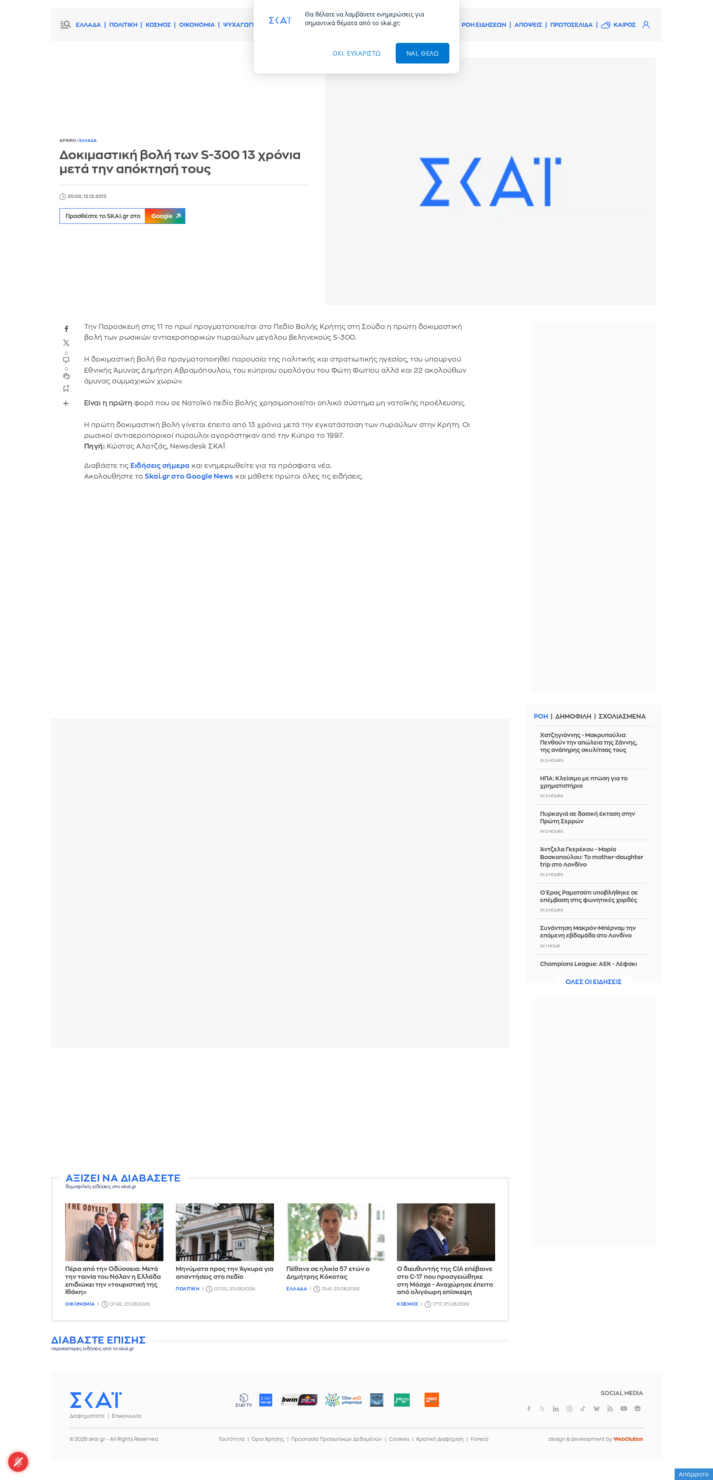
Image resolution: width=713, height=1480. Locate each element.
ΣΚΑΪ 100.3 (265, 1400)
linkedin (556, 1408)
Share (66, 403)
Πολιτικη (187, 1289)
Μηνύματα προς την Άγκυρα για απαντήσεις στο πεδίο (225, 1273)
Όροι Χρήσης (268, 1439)
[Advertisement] (280, 1112)
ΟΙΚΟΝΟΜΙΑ (197, 25)
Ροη (541, 717)
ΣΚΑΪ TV (244, 1400)
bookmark (66, 388)
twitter (66, 343)
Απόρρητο (694, 1474)
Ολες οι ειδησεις (594, 982)
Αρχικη (67, 141)
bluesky (596, 1408)
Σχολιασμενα (622, 717)
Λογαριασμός (646, 25)
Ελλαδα (88, 141)
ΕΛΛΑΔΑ (88, 25)
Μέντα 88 (401, 1400)
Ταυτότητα (231, 1439)
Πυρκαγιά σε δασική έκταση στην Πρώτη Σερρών (587, 817)
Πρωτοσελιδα (571, 25)
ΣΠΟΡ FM (299, 1400)
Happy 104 (431, 1400)
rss (610, 1408)
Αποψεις (528, 25)
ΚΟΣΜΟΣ (158, 25)
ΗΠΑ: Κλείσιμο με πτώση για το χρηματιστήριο (584, 782)
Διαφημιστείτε (87, 1416)
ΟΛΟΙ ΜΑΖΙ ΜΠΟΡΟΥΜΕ (337, 1404)
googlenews (637, 1408)
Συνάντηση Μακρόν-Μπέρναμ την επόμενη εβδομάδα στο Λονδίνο (588, 931)
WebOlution (628, 1439)
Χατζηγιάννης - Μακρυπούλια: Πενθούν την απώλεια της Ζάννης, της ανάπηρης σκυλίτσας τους (588, 742)
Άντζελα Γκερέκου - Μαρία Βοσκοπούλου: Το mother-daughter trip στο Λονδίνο (591, 856)
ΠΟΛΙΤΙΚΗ (123, 25)
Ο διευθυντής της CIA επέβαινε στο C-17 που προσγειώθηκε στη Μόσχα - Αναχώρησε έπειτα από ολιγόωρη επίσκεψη (445, 1280)
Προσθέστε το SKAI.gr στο (119, 216)
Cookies (399, 1439)
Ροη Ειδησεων (484, 25)
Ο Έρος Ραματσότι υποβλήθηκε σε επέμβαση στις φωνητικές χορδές (589, 896)
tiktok (583, 1408)
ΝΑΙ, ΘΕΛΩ (422, 53)
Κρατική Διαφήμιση (440, 1439)
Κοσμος (407, 1304)
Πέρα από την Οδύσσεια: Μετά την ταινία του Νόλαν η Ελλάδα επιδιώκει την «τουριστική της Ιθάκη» (113, 1280)
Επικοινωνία (126, 1416)
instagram (569, 1408)
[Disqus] (280, 606)
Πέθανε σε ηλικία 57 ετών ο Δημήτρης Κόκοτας (328, 1273)
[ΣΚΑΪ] (96, 1400)
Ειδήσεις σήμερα (160, 465)
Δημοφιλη (573, 717)
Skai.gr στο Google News (189, 476)
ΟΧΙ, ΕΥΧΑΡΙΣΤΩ (357, 53)
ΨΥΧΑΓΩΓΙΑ (240, 25)
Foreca (480, 1439)
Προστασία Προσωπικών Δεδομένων (336, 1439)
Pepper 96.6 (376, 1400)
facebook (66, 329)
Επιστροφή (692, 1451)
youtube (624, 1408)
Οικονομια (80, 1304)
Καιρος (625, 25)
